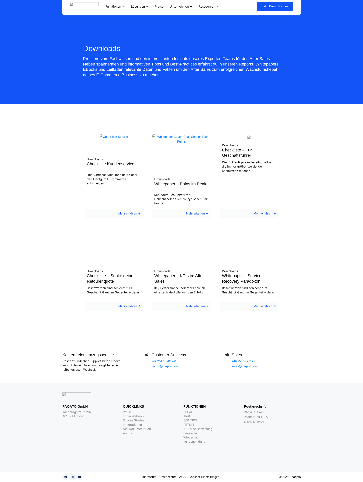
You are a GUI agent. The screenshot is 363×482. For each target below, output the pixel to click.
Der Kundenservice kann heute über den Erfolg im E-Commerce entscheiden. (112, 179)
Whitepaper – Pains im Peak (180, 184)
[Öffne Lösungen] (147, 6)
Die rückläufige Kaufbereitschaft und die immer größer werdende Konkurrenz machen (248, 166)
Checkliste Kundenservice (110, 163)
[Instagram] (72, 477)
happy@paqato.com (164, 366)
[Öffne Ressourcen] (217, 6)
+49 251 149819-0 (163, 361)
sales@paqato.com (245, 366)
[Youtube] (79, 477)
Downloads (95, 159)
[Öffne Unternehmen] (191, 6)
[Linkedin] (65, 477)
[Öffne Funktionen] (123, 6)
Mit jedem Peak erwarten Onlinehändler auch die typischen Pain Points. (181, 199)
